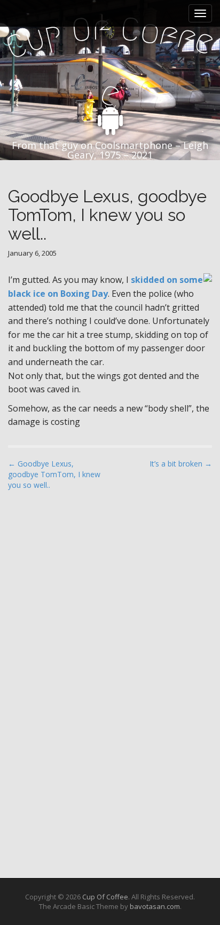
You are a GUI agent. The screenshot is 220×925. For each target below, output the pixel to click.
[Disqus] (110, 634)
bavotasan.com (155, 906)
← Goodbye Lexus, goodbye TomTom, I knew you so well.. (54, 474)
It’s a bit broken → (181, 463)
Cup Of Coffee (105, 897)
